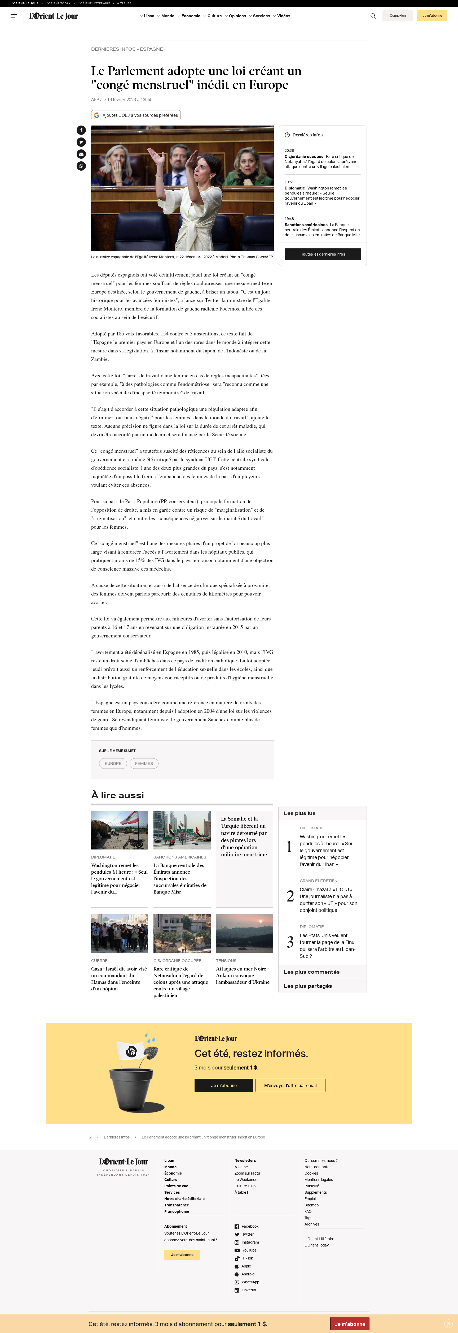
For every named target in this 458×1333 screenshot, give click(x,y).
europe (113, 763)
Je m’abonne (224, 1085)
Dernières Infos (113, 49)
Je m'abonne (349, 1324)
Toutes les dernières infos (323, 254)
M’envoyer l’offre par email (290, 1085)
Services (172, 1192)
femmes (144, 763)
